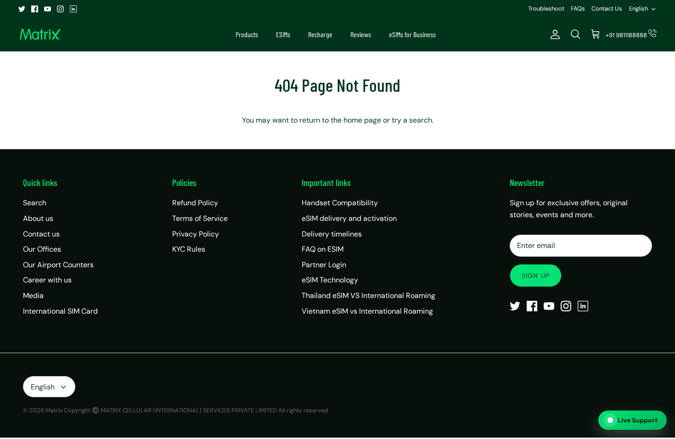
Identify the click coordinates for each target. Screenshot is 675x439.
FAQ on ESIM (322, 249)
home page (362, 120)
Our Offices (42, 249)
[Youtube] (47, 9)
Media (33, 295)
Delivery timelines (332, 234)
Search (34, 203)
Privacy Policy (195, 234)
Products (247, 34)
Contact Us (606, 8)
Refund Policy (195, 203)
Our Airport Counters (58, 265)
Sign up (536, 275)
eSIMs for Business (412, 34)
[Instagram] (60, 9)
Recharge (320, 34)
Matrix (53, 410)
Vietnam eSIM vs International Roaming (367, 311)
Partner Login (324, 265)
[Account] (553, 34)
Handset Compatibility (340, 203)
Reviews (360, 34)
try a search (412, 120)
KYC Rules (188, 249)
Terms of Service (200, 218)
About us (38, 218)
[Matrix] (40, 34)
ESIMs (283, 34)
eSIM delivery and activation (349, 218)
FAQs (578, 8)
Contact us (41, 234)
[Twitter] (21, 9)
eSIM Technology (330, 280)
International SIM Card (60, 311)
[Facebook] (34, 9)
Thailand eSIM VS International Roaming (368, 295)
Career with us (47, 280)
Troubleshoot (546, 8)
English (638, 8)
